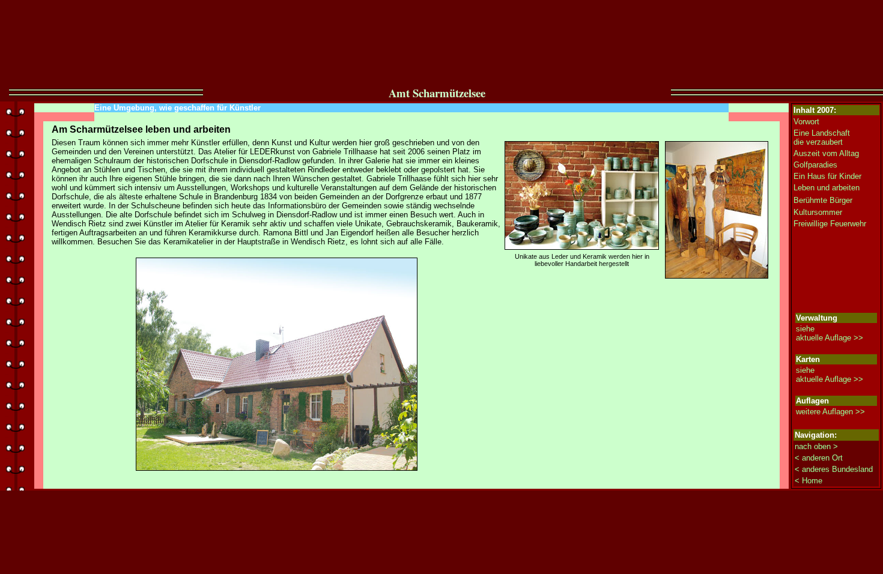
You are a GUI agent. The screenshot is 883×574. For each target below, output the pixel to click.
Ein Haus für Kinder (827, 176)
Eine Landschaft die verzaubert (821, 137)
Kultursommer (817, 212)
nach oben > (816, 446)
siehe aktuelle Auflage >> (829, 333)
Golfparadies (815, 164)
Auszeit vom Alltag (826, 153)
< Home (808, 480)
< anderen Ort (819, 457)
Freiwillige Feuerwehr (829, 223)
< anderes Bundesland (834, 469)
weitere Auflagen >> (830, 411)
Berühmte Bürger (822, 200)
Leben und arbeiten (826, 187)
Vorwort (806, 121)
